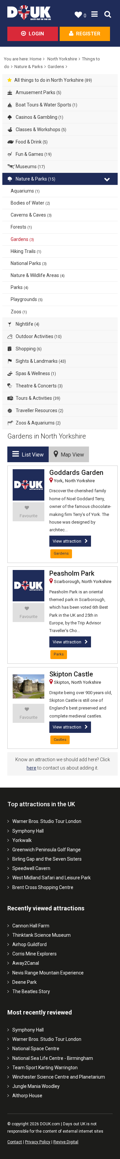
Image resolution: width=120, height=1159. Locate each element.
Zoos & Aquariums (38, 422)
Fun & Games (33, 154)
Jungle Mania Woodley (36, 1086)
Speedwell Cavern (31, 868)
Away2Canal (25, 963)
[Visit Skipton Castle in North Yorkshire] (28, 686)
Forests (21, 227)
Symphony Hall (28, 831)
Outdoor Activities (38, 336)
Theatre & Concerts (39, 385)
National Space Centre (35, 1048)
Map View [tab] (71, 455)
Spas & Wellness (35, 373)
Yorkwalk (22, 840)
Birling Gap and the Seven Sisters (47, 859)
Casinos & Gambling (39, 117)
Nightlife (27, 324)
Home (35, 58)
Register (88, 34)
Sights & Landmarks (40, 361)
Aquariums (25, 191)
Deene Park (24, 982)
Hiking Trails (26, 251)
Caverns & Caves (31, 215)
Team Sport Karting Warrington (45, 1067)
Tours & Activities (37, 398)
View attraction (67, 541)
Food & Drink (31, 141)
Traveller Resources (39, 410)
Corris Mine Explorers (34, 953)
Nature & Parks (28, 66)
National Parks (29, 263)
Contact (14, 1142)
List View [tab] (31, 455)
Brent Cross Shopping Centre (42, 887)
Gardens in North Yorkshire (46, 436)
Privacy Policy (37, 1142)
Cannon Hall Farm (30, 925)
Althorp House (27, 1095)
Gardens (56, 66)
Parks (19, 287)
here (31, 768)
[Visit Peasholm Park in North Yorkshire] (28, 586)
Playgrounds (27, 299)
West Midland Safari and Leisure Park (51, 877)
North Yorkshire (62, 58)
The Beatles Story (31, 991)
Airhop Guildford (29, 944)
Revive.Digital (65, 1142)
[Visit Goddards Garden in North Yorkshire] (28, 485)
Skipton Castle (71, 674)
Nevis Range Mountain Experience (48, 972)
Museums (30, 166)
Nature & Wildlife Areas (38, 275)
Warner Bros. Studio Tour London (46, 821)
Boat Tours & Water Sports (46, 104)
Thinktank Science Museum (41, 935)
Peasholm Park (71, 573)
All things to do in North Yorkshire (53, 80)
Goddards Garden (76, 472)
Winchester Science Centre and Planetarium (58, 1077)
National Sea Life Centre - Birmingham (52, 1058)
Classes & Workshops (40, 129)
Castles (60, 740)
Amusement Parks (38, 92)
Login (36, 34)
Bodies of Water (30, 203)
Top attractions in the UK (41, 804)
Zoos (19, 311)
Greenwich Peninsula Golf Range (46, 849)
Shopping (28, 348)
